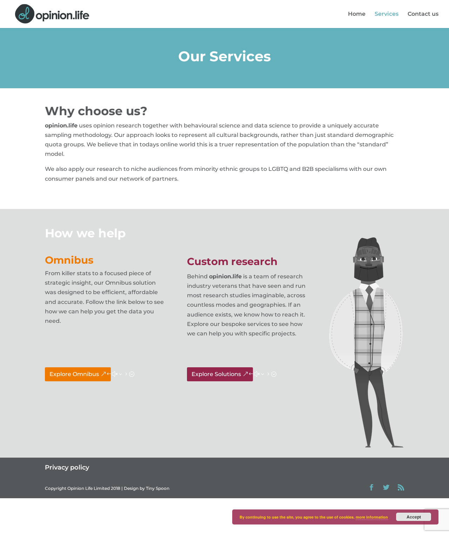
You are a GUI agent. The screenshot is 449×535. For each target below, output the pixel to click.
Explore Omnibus (74, 374)
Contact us (423, 14)
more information (372, 517)
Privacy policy (67, 467)
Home (357, 14)
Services (386, 14)
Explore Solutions (216, 374)
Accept (414, 517)
